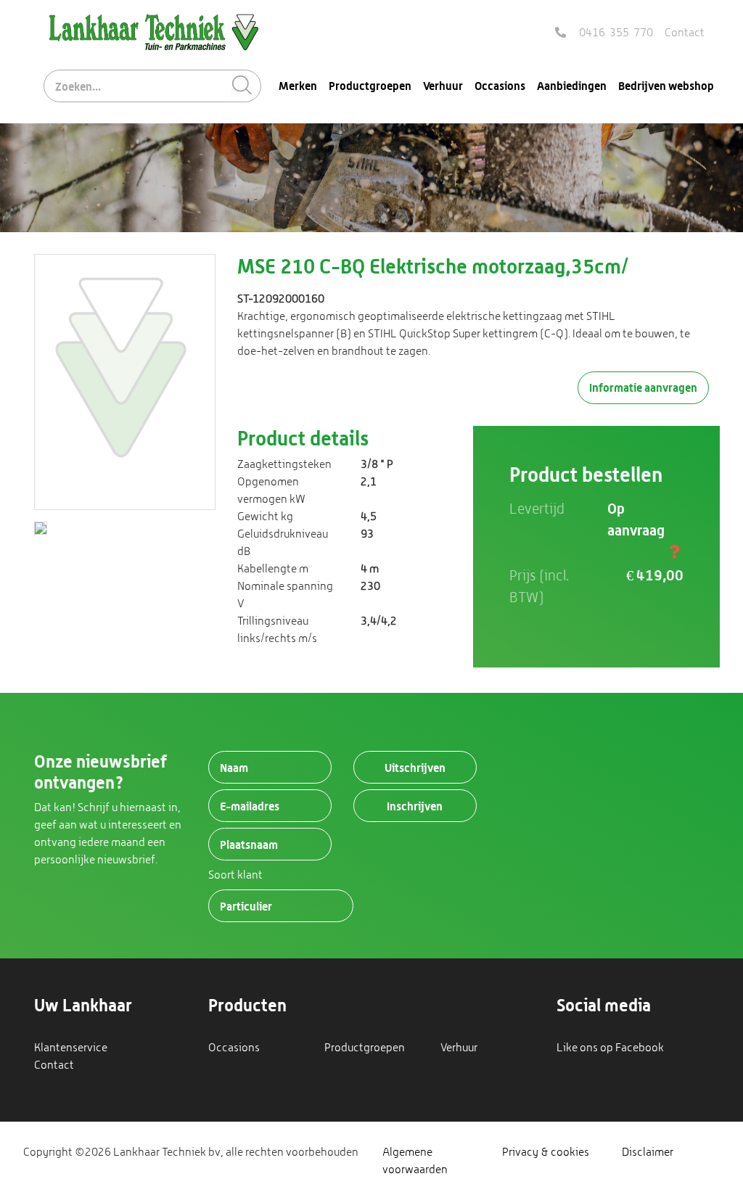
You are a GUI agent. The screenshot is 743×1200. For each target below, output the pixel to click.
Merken (298, 85)
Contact (685, 32)
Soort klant (235, 874)
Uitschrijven (415, 767)
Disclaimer (647, 1152)
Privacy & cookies (545, 1152)
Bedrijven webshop (666, 85)
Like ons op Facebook (610, 1047)
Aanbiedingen (572, 85)
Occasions (500, 85)
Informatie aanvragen (643, 387)
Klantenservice (70, 1047)
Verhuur (443, 85)
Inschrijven (415, 806)
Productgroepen (370, 85)
